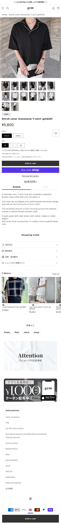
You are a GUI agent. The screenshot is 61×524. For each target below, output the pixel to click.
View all (55, 274)
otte (6, 114)
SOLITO (9, 471)
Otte (7, 454)
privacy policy (12, 443)
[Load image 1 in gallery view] (15, 85)
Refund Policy (12, 449)
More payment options (30, 176)
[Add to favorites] (55, 133)
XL (21, 145)
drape (36, 332)
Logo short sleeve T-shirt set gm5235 (40, 308)
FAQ (7, 423)
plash (8, 466)
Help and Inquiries (13, 483)
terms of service (12, 417)
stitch (26, 332)
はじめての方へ (30, 181)
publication (10, 477)
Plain (17, 332)
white (18, 136)
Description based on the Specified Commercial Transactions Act (26, 435)
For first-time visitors (15, 428)
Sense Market (11, 460)
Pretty (7, 332)
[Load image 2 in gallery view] (6, 85)
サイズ (45, 187)
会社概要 (9, 488)
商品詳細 (16, 187)
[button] (2, 8)
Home (4, 15)
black (6, 136)
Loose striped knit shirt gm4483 (14, 307)
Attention (13, 150)
